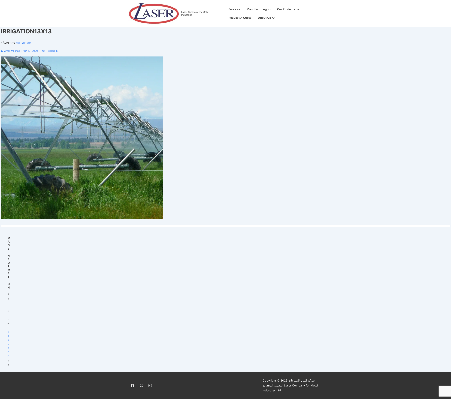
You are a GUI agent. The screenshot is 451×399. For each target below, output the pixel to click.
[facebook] (132, 385)
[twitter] (141, 385)
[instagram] (150, 385)
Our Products (286, 9)
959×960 (8, 344)
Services (234, 9)
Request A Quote (239, 17)
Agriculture (23, 42)
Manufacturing (257, 9)
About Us (264, 17)
